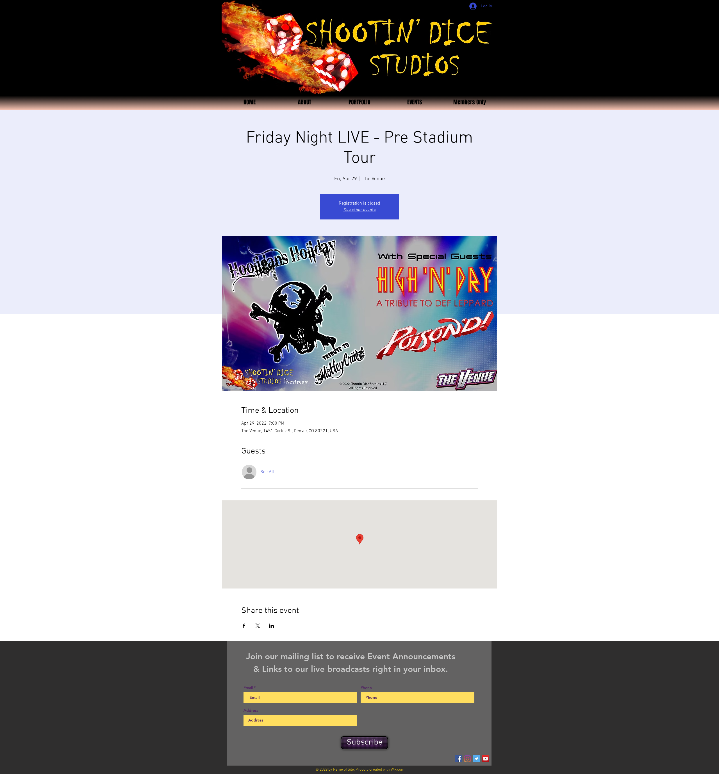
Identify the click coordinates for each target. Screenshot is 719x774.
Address (251, 710)
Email (248, 688)
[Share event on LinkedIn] (271, 626)
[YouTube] (485, 758)
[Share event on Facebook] (244, 626)
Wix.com (397, 769)
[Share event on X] (257, 626)
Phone (366, 688)
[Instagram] (467, 758)
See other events (359, 210)
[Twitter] (476, 758)
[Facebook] (458, 758)
